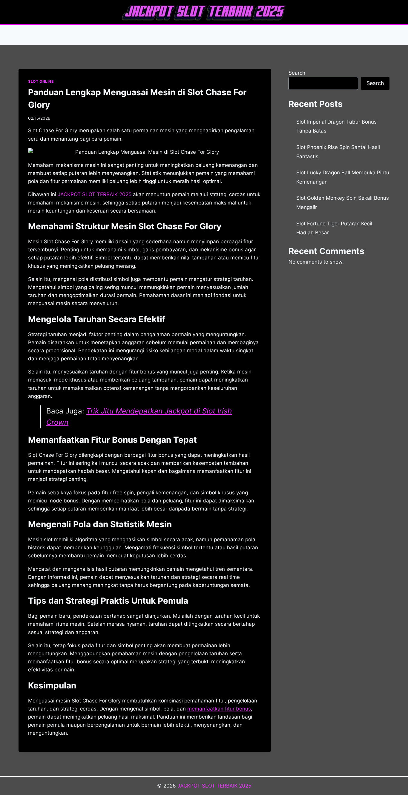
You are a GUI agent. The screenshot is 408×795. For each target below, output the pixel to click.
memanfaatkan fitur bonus (219, 709)
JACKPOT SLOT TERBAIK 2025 (214, 786)
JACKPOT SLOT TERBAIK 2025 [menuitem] (94, 194)
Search (297, 73)
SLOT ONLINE (41, 81)
